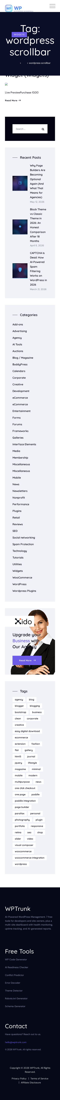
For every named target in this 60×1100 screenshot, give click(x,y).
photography (22, 819)
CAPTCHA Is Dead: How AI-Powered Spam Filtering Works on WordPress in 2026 (38, 268)
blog (31, 699)
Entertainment (21, 411)
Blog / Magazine (22, 357)
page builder (22, 807)
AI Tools (17, 344)
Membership (20, 457)
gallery (29, 750)
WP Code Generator (16, 959)
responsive (37, 826)
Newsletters (20, 491)
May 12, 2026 (37, 201)
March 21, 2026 (38, 289)
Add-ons (17, 324)
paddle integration (25, 800)
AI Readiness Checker (16, 967)
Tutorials (18, 557)
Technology (19, 550)
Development (20, 391)
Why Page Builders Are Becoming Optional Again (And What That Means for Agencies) (37, 181)
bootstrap (20, 712)
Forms (16, 417)
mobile (18, 775)
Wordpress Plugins (24, 590)
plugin (39, 819)
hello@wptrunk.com (15, 1042)
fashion (36, 743)
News (15, 484)
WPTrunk (35, 1067)
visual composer (24, 845)
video (30, 838)
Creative (17, 384)
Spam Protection (23, 544)
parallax (19, 813)
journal (31, 756)
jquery (18, 762)
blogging (35, 705)
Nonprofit (18, 497)
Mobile (16, 477)
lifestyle (32, 762)
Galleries (18, 437)
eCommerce (20, 397)
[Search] (44, 128)
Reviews (17, 524)
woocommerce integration (29, 857)
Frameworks (20, 431)
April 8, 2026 (37, 245)
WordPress (19, 584)
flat (17, 750)
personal (35, 813)
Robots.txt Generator (16, 998)
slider (18, 838)
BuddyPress (20, 364)
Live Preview (12, 92)
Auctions (17, 351)
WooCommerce (22, 577)
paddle (36, 794)
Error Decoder (12, 982)
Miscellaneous (21, 464)
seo (29, 832)
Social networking (23, 537)
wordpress (21, 864)
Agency (17, 337)
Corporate (19, 377)
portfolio (20, 826)
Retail (16, 517)
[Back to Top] (53, 1094)
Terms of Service (39, 1078)
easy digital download (27, 731)
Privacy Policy (19, 1078)
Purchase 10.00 (29, 92)
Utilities (17, 564)
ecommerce (21, 737)
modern (32, 775)
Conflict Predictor (14, 975)
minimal (36, 769)
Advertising (19, 331)
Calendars (18, 371)
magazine (20, 769)
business (37, 712)
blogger (19, 705)
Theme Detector (13, 990)
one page (20, 794)
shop (40, 832)
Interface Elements (24, 444)
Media (16, 451)
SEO (15, 531)
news (38, 781)
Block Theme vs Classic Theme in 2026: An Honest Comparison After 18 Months (38, 225)
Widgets (19, 34)
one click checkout (25, 788)
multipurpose (22, 781)
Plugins (17, 511)
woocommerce (23, 851)
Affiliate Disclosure (31, 1082)
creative (19, 724)
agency (19, 699)
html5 (18, 756)
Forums (17, 424)
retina (18, 832)
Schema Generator (15, 1006)
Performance (20, 504)
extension (20, 743)
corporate (32, 718)
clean (18, 718)
